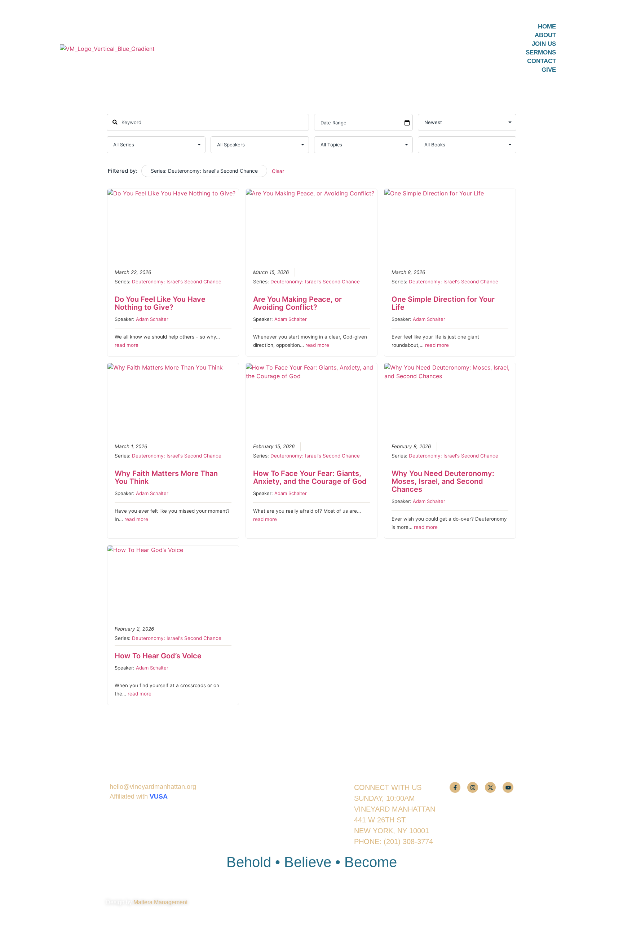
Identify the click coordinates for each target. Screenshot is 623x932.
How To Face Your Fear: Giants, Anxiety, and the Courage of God (310, 477)
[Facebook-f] (455, 787)
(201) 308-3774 (408, 841)
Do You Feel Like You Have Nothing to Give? (160, 303)
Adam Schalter (152, 319)
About (545, 35)
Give (549, 69)
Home (547, 26)
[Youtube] (508, 787)
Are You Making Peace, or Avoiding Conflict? (297, 303)
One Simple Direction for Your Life (443, 303)
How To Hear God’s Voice (158, 655)
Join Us (544, 43)
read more (126, 345)
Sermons (541, 52)
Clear (278, 171)
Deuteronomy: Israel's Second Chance (176, 281)
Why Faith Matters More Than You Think (166, 477)
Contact (541, 61)
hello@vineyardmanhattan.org (153, 786)
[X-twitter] (490, 787)
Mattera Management (160, 902)
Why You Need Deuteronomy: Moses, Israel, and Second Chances (443, 481)
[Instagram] (472, 787)
